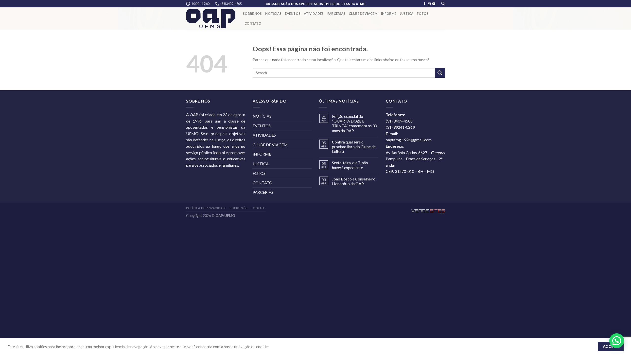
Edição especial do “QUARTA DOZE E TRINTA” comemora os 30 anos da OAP (354, 123)
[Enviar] (440, 73)
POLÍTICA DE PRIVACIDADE (206, 208)
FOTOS (422, 14)
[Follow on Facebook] (424, 4)
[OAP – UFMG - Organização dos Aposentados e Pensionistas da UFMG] (210, 18)
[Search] (443, 3)
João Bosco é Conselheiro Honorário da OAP (353, 181)
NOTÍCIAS (273, 14)
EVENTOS (292, 14)
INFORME (388, 14)
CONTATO (253, 23)
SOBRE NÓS (252, 14)
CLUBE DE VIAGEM (363, 14)
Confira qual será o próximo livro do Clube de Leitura (354, 147)
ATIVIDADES (314, 14)
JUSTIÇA (407, 14)
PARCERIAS (336, 14)
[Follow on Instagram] (429, 4)
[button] (616, 340)
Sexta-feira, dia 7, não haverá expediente (350, 165)
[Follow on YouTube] (433, 4)
